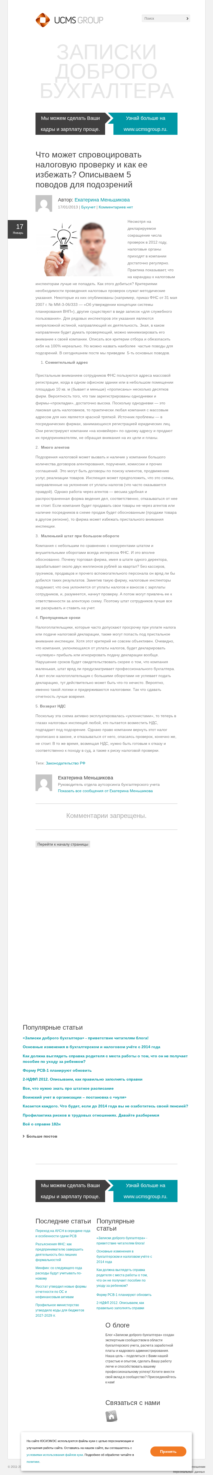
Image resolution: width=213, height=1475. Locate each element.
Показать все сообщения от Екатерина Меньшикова (105, 791)
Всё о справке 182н (41, 1124)
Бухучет (88, 207)
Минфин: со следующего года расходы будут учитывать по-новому (59, 1273)
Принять (168, 1451)
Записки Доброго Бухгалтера (106, 71)
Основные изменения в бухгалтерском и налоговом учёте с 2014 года (91, 1047)
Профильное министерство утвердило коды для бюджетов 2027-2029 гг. (60, 1310)
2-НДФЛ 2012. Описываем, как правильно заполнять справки (83, 1079)
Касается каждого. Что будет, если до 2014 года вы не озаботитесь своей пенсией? (105, 1106)
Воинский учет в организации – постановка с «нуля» (74, 1097)
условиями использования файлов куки (55, 1454)
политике (33, 1461)
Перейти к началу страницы (62, 844)
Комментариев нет (116, 207)
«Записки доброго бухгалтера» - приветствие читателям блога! (86, 1038)
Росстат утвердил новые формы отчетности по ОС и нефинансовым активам (61, 1292)
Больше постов (42, 1136)
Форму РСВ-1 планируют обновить (57, 1070)
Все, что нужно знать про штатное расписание (68, 1088)
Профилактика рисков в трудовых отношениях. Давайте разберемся (91, 1115)
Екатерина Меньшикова (102, 200)
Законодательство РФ (65, 763)
